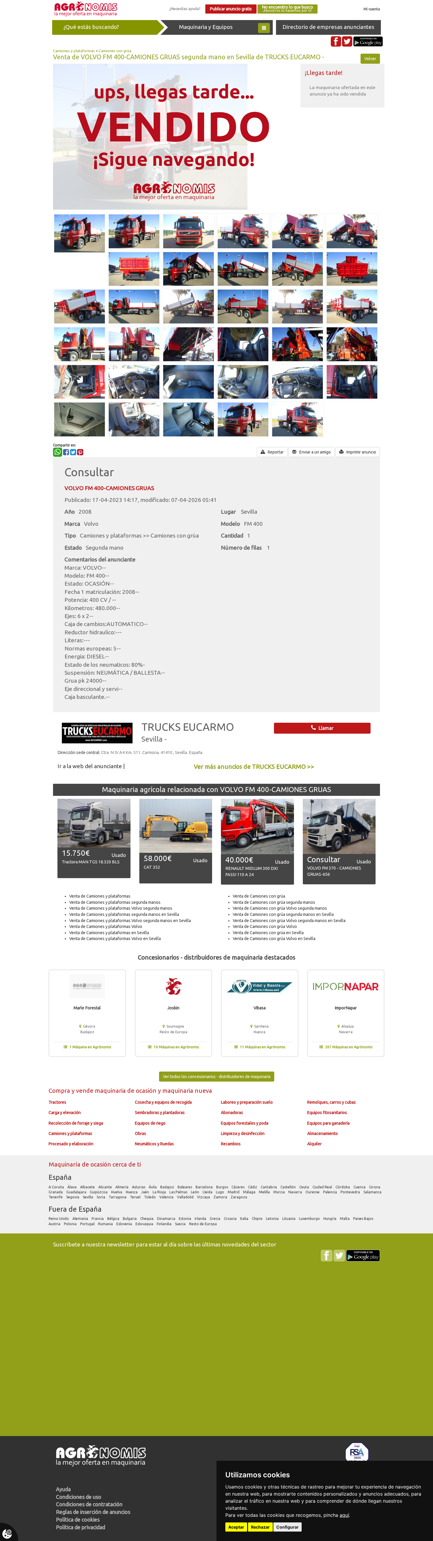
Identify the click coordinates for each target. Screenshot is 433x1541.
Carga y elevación (65, 1112)
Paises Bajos (363, 1218)
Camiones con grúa (115, 51)
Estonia (185, 1218)
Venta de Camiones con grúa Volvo (265, 926)
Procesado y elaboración (71, 1143)
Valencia (166, 1197)
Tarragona (118, 1197)
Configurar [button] (287, 1527)
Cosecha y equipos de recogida (163, 1102)
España (60, 1177)
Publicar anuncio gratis (231, 8)
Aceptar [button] (236, 1527)
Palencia (330, 1192)
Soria (101, 1197)
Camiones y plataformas (74, 51)
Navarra (295, 1192)
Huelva (117, 1192)
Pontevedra (351, 1192)
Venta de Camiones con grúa (259, 896)
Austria (55, 1224)
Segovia (73, 1197)
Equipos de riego (150, 1123)
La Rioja (160, 1192)
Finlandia (164, 1224)
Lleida (208, 1192)
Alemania (80, 1218)
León (195, 1192)
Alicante (105, 1187)
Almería (122, 1187)
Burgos (222, 1187)
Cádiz (253, 1187)
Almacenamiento (322, 1133)
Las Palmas (178, 1192)
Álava (72, 1187)
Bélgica (113, 1218)
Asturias (139, 1187)
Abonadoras (232, 1112)
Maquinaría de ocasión (81, 1164)
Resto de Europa (203, 1224)
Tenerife (56, 1197)
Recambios (231, 1143)
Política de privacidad (80, 1527)
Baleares (185, 1187)
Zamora (221, 1197)
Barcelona (205, 1187)
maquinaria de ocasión (126, 1090)
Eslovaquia (144, 1224)
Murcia (279, 1192)
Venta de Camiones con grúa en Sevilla (268, 932)
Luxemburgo (310, 1218)
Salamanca (372, 1192)
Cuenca (359, 1187)
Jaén (145, 1192)
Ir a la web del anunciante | (91, 766)
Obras (140, 1133)
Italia (244, 1218)
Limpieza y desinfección (243, 1133)
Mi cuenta (371, 9)
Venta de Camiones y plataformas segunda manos (115, 902)
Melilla (265, 1192)
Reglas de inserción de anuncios (93, 1512)
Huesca (132, 1192)
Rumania (106, 1224)
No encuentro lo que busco (287, 9)
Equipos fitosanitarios (327, 1112)
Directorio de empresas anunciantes (328, 27)
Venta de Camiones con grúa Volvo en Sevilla (274, 938)
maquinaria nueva (187, 1090)
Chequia (147, 1218)
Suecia (180, 1224)
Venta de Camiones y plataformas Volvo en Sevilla (115, 938)
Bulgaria (130, 1218)
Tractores (57, 1102)
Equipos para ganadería (328, 1123)
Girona (375, 1187)
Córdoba (343, 1187)
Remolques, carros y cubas (331, 1102)
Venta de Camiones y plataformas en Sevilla (109, 932)
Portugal (87, 1224)
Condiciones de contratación (89, 1504)
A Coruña (57, 1187)
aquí (344, 1515)
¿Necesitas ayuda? (185, 8)
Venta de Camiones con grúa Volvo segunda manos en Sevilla (289, 920)
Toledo (150, 1197)
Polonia (70, 1224)
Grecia (215, 1218)
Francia (98, 1218)
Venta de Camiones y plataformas (99, 896)
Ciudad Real (323, 1187)
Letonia (273, 1218)
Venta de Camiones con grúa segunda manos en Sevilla (283, 914)
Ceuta (304, 1187)
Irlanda (201, 1218)
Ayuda (63, 1489)
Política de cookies (78, 1519)
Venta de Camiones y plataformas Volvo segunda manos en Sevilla (130, 920)
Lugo (220, 1192)
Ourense (312, 1192)
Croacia (230, 1218)
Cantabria (269, 1187)
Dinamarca (166, 1218)
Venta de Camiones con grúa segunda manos (274, 902)
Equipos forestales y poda (244, 1123)
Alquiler (314, 1143)
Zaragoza (239, 1197)
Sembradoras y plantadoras (160, 1112)
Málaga (249, 1192)
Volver (370, 58)
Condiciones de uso (78, 1497)
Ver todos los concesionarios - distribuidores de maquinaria (216, 1076)
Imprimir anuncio (361, 452)
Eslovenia (124, 1224)
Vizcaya (204, 1197)
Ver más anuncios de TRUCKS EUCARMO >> (254, 766)
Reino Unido (59, 1218)
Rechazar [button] (260, 1527)
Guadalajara (76, 1192)
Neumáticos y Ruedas (154, 1143)
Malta (345, 1218)
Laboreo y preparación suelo (247, 1102)
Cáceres (238, 1187)
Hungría (330, 1218)
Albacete (88, 1187)
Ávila (153, 1187)
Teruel (135, 1197)
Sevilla (88, 1197)
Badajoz (167, 1187)
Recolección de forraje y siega (76, 1123)
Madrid (234, 1192)
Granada (56, 1192)
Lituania (289, 1218)
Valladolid (185, 1197)
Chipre (257, 1218)
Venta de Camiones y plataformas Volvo (105, 926)
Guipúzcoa (99, 1192)
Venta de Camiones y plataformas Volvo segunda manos (120, 908)
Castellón (288, 1187)
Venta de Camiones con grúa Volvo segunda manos (280, 908)
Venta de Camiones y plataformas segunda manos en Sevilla (124, 914)
